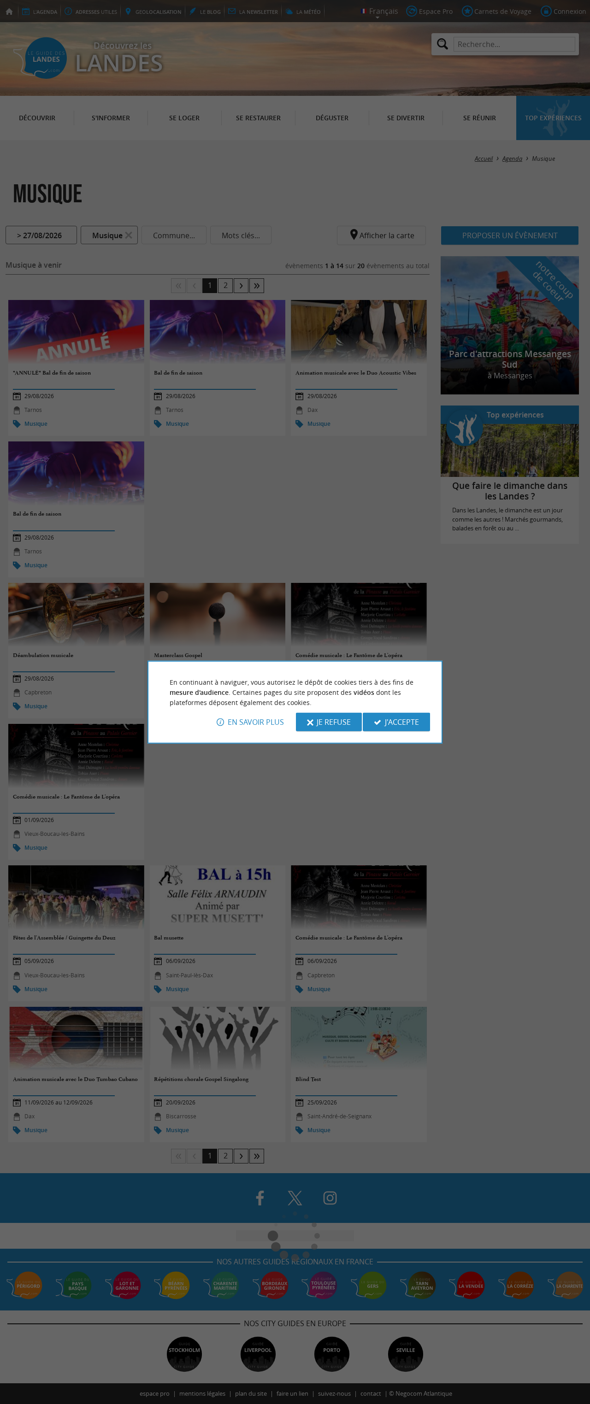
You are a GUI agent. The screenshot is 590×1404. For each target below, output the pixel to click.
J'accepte (402, 722)
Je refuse (334, 722)
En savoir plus (256, 722)
